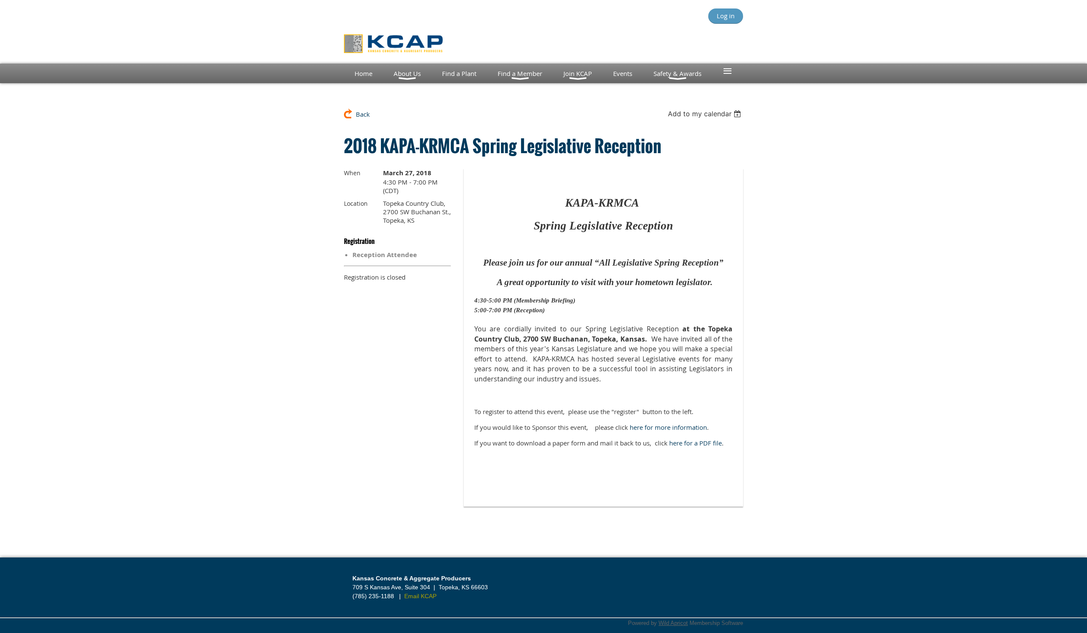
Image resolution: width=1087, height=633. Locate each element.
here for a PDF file (695, 443)
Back (363, 114)
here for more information (668, 427)
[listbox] (705, 114)
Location (356, 203)
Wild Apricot (673, 623)
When (352, 173)
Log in (726, 15)
